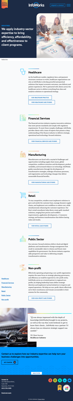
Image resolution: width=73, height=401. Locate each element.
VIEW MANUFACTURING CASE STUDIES (43, 182)
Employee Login (6, 393)
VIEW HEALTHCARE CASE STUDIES (41, 102)
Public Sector (6, 295)
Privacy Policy (41, 399)
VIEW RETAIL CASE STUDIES (39, 226)
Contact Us (5, 379)
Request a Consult (57, 5)
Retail (3, 291)
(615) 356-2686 (6, 388)
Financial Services (8, 283)
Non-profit (5, 300)
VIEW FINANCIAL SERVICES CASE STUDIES (44, 141)
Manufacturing (7, 287)
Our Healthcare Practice (40, 97)
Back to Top (36, 373)
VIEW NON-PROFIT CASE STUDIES (41, 298)
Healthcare (5, 279)
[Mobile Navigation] (68, 5)
